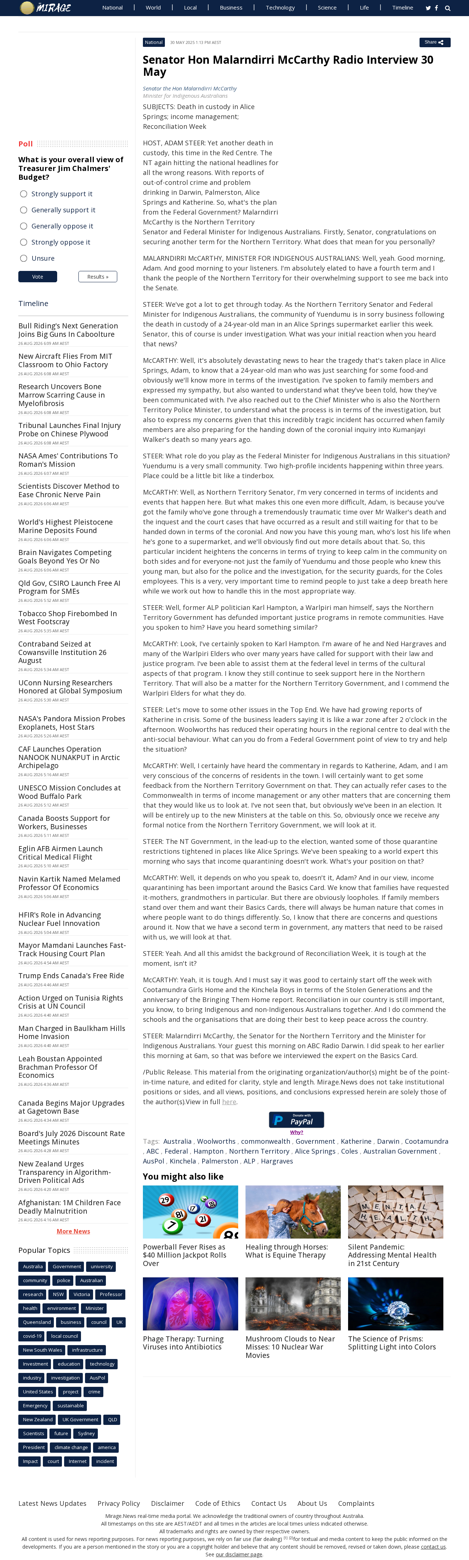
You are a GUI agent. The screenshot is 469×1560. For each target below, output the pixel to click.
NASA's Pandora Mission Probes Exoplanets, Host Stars (71, 723)
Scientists (33, 1433)
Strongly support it (62, 193)
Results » (97, 276)
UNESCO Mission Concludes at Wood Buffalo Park (69, 792)
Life (364, 7)
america (107, 1447)
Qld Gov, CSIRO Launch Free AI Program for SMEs (69, 587)
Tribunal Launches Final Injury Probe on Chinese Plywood (69, 430)
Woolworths (216, 1141)
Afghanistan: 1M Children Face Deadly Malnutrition (69, 1207)
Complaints (356, 1503)
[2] (291, 1538)
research (33, 1294)
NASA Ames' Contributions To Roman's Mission (68, 460)
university (102, 1266)
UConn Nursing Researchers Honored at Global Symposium (70, 687)
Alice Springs (315, 1151)
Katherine (356, 1141)
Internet (77, 1461)
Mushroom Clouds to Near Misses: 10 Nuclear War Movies (290, 1347)
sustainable (71, 1405)
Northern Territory (259, 1151)
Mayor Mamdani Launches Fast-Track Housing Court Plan (72, 949)
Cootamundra (426, 1141)
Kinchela (183, 1161)
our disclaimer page (239, 1554)
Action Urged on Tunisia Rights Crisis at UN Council (70, 1002)
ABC (153, 1151)
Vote (37, 276)
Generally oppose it (62, 225)
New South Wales (42, 1350)
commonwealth (265, 1141)
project (70, 1391)
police (63, 1280)
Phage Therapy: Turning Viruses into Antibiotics (183, 1343)
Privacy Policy (118, 1503)
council (99, 1322)
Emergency (35, 1405)
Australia (177, 1141)
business (71, 1322)
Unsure (43, 258)
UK (120, 1322)
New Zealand (38, 1419)
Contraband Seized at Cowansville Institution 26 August (62, 652)
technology (102, 1363)
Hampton (208, 1151)
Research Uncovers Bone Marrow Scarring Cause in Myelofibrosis (61, 395)
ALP (249, 1161)
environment (61, 1308)
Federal (176, 1151)
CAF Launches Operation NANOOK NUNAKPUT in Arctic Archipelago (69, 757)
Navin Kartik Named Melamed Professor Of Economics (69, 883)
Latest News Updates (52, 1503)
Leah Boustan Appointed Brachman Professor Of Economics (60, 1067)
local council (64, 1336)
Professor (111, 1294)
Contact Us (269, 1503)
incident (105, 1461)
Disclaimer (167, 1503)
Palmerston (220, 1161)
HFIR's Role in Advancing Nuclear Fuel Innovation (59, 919)
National (112, 7)
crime (94, 1391)
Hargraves (277, 1161)
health (30, 1308)
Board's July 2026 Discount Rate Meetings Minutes (71, 1138)
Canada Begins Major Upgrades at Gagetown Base (71, 1107)
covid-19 (32, 1336)
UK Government (80, 1419)
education (69, 1363)
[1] (286, 1538)
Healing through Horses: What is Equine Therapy (286, 1251)
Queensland (37, 1322)
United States (38, 1391)
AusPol (153, 1161)
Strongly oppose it (61, 242)
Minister (95, 1308)
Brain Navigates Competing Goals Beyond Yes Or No (64, 557)
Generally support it (64, 209)
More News (73, 1231)
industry (32, 1377)
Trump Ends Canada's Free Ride (71, 975)
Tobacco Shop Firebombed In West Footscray (67, 618)
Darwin (388, 1141)
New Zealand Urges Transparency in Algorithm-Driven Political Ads (64, 1172)
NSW (58, 1294)
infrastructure (87, 1350)
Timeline (402, 7)
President (34, 1447)
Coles (349, 1151)
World (153, 7)
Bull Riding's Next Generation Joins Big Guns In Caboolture (68, 330)
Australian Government (400, 1151)
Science (327, 7)
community (35, 1280)
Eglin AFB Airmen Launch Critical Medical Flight (60, 853)
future (61, 1433)
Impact (30, 1461)
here (229, 1101)
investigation (65, 1377)
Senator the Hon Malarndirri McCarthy (190, 88)
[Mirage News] (49, 8)
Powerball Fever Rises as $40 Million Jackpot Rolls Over (184, 1255)
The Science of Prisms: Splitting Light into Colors (392, 1343)
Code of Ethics (217, 1503)
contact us (433, 1546)
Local (190, 7)
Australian (91, 1280)
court (53, 1461)
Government (315, 1141)
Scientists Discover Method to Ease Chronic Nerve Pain (68, 490)
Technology (280, 7)
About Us (312, 1503)
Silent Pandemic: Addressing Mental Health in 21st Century (392, 1255)
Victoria (82, 1294)
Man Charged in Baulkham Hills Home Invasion (71, 1033)
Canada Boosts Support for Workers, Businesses (64, 822)
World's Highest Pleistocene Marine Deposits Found (65, 526)
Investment (35, 1363)
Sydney (86, 1433)
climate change (71, 1447)
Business (231, 7)
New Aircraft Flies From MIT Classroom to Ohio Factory (65, 360)
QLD (112, 1419)
